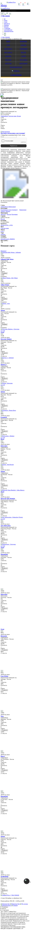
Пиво (5, 20)
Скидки (23, 45)
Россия (9, 214)
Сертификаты (8, 29)
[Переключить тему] (2, 13)
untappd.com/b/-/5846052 (8, 239)
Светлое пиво (12, 116)
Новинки (23, 41)
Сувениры (7, 28)
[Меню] (5, 7)
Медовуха (7, 23)
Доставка (23, 60)
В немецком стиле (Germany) (9, 210)
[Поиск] (10, 14)
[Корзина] (7, 14)
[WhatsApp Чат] (15, 904)
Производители (8, 31)
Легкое (19, 116)
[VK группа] (24, 904)
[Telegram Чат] (5, 904)
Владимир (15, 214)
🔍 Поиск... (16, 71)
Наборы (6, 25)
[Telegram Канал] (6, 905)
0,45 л (2, 231)
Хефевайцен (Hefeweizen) (8, 206)
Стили (23, 56)
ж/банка (3, 234)
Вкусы (23, 52)
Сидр (5, 22)
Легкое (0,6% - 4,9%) (7, 225)
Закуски (8, 63)
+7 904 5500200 (5, 16)
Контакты (23, 63)
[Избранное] (5, 14)
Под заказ (8, 52)
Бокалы (6, 26)
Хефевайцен (4, 116)
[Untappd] (14, 905)
